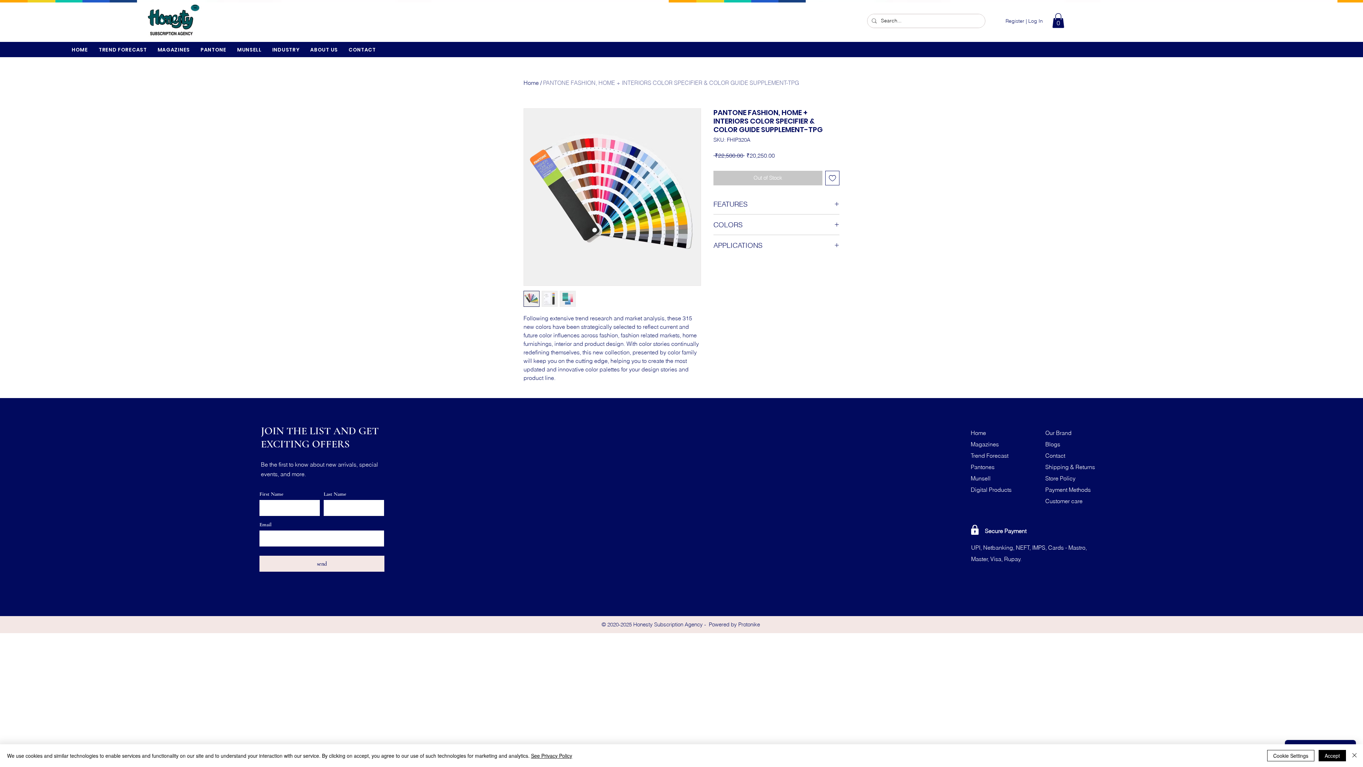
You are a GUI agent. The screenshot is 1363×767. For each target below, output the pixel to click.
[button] (1058, 20)
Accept (1332, 755)
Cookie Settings (1290, 755)
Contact (1055, 455)
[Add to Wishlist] (832, 178)
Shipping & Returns (1070, 466)
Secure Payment (1006, 530)
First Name (271, 494)
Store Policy (1060, 478)
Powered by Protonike (734, 624)
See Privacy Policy (551, 755)
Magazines (985, 444)
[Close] (1354, 755)
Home (531, 82)
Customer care (1064, 501)
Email (265, 524)
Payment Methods (1068, 489)
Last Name (335, 494)
